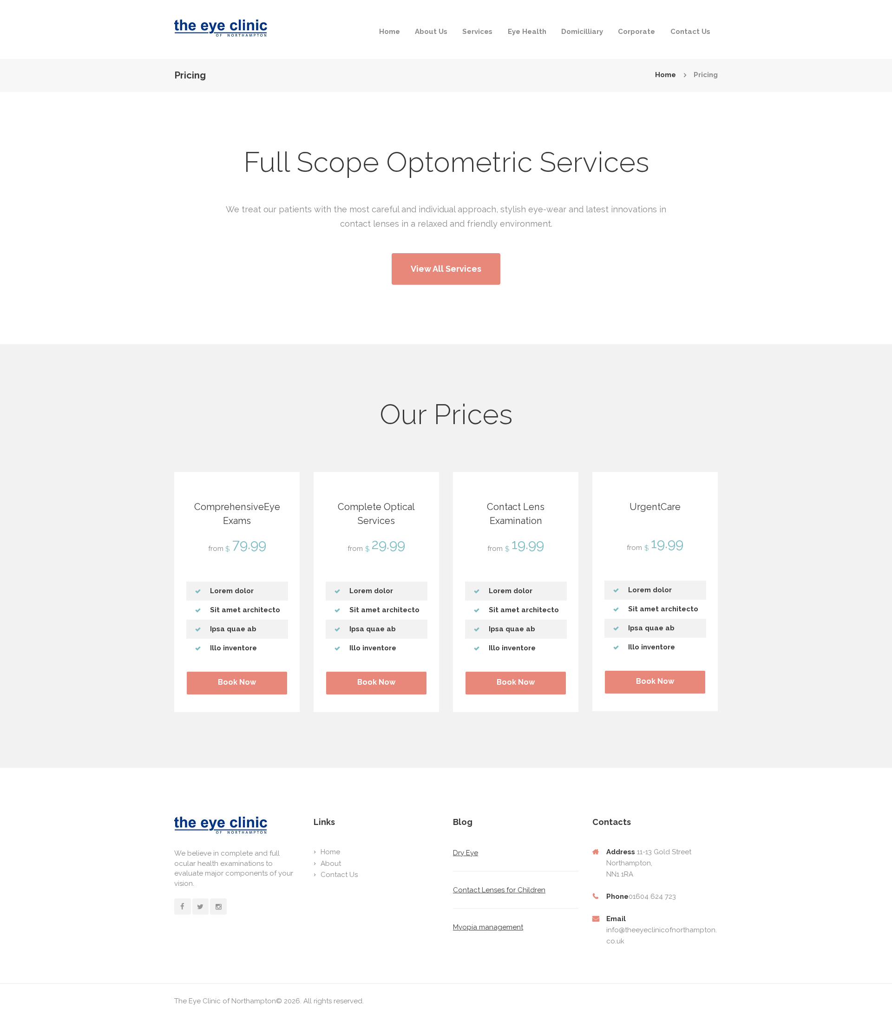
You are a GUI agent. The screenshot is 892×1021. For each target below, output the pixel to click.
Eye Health (527, 31)
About (331, 863)
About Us (431, 31)
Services (477, 31)
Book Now (237, 682)
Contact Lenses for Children (499, 890)
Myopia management (488, 927)
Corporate (636, 31)
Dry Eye (465, 853)
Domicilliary (582, 31)
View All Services (446, 269)
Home (389, 31)
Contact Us (690, 31)
